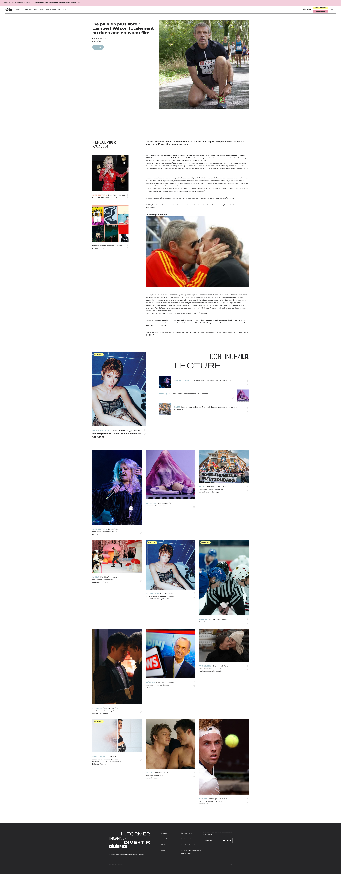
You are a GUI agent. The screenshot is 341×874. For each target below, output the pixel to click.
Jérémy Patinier (102, 39)
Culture (41, 9)
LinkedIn (163, 845)
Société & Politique (29, 9)
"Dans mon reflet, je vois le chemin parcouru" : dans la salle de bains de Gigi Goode (116, 433)
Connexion (320, 11)
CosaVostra (120, 864)
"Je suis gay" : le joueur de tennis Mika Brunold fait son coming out (213, 801)
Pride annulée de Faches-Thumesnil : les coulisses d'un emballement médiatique (213, 489)
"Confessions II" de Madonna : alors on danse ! (189, 394)
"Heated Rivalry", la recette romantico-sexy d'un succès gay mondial (105, 711)
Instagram (164, 833)
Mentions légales (186, 839)
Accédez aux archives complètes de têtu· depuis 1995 (57, 3)
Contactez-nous (186, 833)
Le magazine (63, 9)
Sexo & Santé (51, 9)
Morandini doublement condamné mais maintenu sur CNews (160, 685)
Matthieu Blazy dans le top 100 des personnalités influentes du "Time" (105, 579)
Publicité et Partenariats (189, 845)
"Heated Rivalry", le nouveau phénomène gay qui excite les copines (157, 775)
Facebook (164, 839)
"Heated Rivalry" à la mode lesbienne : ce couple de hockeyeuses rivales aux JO (213, 668)
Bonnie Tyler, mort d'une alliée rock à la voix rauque (210, 380)
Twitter (163, 851)
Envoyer (227, 840)
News (18, 9)
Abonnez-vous (320, 8)
